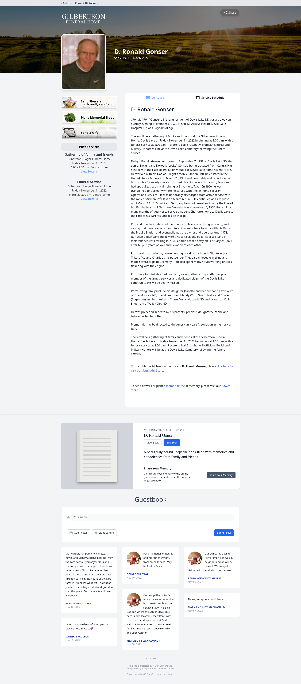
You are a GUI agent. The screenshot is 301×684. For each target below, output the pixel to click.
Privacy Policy (140, 668)
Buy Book (172, 442)
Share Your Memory (221, 475)
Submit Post (224, 532)
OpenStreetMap (154, 674)
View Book (153, 442)
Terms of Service (160, 668)
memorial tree (175, 386)
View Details (89, 171)
